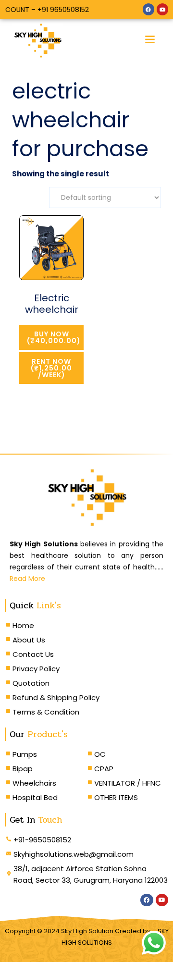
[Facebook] (148, 9)
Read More (27, 578)
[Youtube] (162, 9)
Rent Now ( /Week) (51, 368)
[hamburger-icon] (150, 40)
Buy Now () (54, 337)
